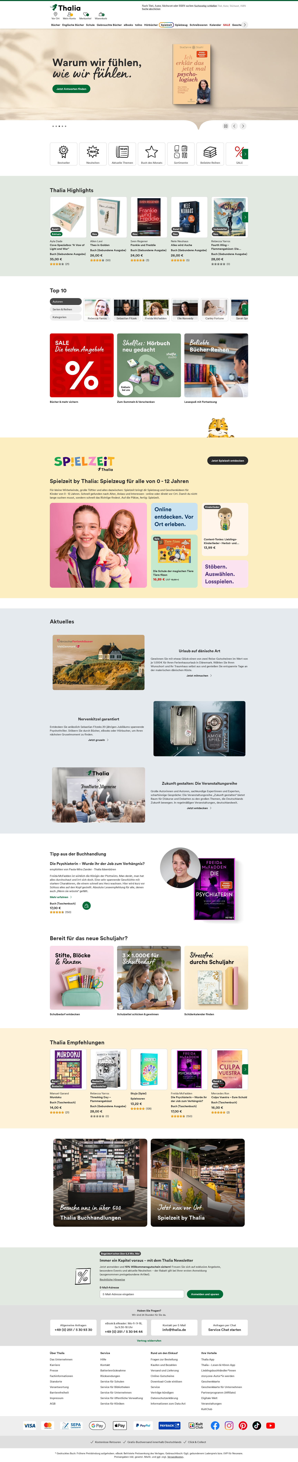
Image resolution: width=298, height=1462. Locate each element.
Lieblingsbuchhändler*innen (218, 1370)
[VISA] (29, 1426)
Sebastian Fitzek (126, 309)
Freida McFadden (156, 309)
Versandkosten (175, 1456)
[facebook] (215, 1426)
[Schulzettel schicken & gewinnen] (149, 982)
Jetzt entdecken (149, 80)
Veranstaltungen (211, 1403)
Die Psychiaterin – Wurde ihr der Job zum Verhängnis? (189, 1083)
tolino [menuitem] (138, 25)
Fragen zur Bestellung (164, 1359)
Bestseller (63, 154)
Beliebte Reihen (210, 154)
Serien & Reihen (62, 309)
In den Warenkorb (86, 906)
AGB (53, 1403)
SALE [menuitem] (226, 25)
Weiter (244, 24)
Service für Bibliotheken (115, 1387)
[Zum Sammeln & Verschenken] (149, 369)
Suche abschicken (151, 9)
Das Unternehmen (61, 1359)
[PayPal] (143, 1426)
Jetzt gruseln (96, 740)
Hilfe (103, 1359)
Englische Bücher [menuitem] (73, 25)
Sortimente (181, 154)
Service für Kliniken (112, 1403)
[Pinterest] (243, 1426)
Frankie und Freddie (149, 231)
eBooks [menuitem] (128, 25)
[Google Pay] (97, 1426)
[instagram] (229, 1426)
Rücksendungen (110, 1376)
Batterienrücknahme (113, 1370)
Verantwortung (59, 1387)
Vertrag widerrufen (149, 1340)
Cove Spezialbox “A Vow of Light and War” (68, 231)
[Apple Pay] (119, 1426)
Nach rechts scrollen (245, 217)
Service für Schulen (112, 1381)
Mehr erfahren (59, 897)
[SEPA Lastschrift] (71, 1426)
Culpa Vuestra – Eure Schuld (229, 1083)
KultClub (206, 1409)
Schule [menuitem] (90, 25)
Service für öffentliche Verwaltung (121, 1398)
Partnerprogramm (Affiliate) (218, 1392)
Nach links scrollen (53, 217)
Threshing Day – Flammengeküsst (108, 1083)
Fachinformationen (61, 1376)
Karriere (55, 1365)
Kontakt (105, 1365)
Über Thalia (57, 1353)
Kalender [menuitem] (215, 25)
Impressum (56, 1398)
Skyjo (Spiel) (149, 1083)
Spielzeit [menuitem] (166, 25)
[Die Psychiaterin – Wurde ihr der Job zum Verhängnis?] (200, 923)
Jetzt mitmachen (197, 675)
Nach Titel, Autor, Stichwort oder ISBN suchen (167, 5)
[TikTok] (256, 1426)
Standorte (56, 1381)
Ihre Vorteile (209, 1353)
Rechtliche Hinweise (112, 1279)
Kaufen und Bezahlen (164, 1365)
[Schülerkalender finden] (216, 982)
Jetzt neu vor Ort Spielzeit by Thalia (198, 1183)
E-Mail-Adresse (109, 1287)
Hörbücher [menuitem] (151, 25)
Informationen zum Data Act (168, 1403)
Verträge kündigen (162, 1392)
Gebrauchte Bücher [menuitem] (109, 25)
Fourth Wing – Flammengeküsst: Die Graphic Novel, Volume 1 (229, 231)
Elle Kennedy (185, 309)
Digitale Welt (209, 1398)
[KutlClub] (196, 1426)
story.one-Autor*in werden (217, 1376)
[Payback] (169, 1426)
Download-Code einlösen (166, 1381)
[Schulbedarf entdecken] (82, 982)
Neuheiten (93, 154)
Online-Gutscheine (162, 1376)
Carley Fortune (214, 309)
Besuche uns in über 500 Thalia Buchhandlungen (100, 1183)
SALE (239, 154)
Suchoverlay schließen (205, 6)
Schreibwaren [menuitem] (198, 25)
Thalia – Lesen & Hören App (218, 1365)
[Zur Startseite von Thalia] (67, 7)
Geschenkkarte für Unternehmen (221, 1387)
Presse (54, 1370)
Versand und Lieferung (165, 1370)
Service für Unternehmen (116, 1392)
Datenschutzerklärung (164, 1398)
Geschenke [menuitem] (239, 25)
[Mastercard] (47, 1426)
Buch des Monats (151, 154)
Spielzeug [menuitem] (181, 25)
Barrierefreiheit (59, 1392)
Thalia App (207, 1359)
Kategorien (59, 317)
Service (105, 1353)
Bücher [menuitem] (55, 25)
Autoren (58, 301)
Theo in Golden (108, 231)
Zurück (234, 126)
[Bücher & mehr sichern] (82, 369)
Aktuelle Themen (122, 154)
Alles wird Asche (189, 231)
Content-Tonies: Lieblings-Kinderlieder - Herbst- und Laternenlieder (225, 529)
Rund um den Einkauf (164, 1353)
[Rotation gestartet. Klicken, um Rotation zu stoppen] (225, 126)
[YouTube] (270, 1426)
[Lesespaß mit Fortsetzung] (216, 369)
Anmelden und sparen (205, 1294)
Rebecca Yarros (97, 309)
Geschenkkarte (210, 1381)
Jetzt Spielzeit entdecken (227, 460)
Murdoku (68, 1083)
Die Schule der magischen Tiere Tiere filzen (174, 561)
